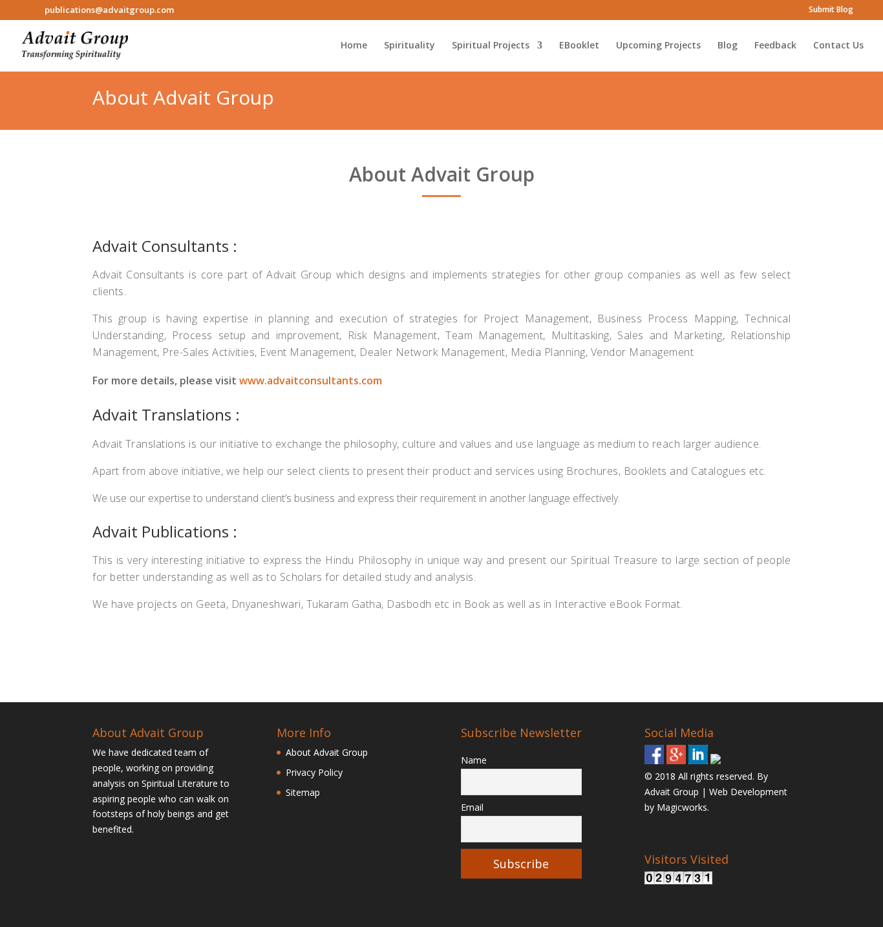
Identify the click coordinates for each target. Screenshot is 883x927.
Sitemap (303, 792)
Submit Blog (831, 10)
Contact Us (838, 46)
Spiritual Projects (490, 46)
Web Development (748, 792)
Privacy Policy (314, 772)
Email (472, 807)
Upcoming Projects (658, 46)
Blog (728, 46)
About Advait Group (327, 752)
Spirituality (409, 46)
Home (354, 46)
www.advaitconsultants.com (310, 380)
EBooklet (579, 46)
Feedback (775, 46)
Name (474, 760)
